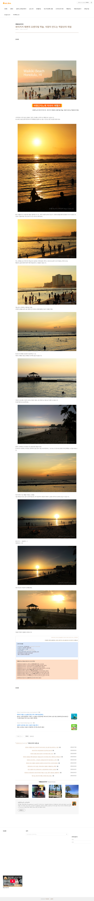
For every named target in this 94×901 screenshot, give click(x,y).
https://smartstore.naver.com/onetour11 (27, 712)
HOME (5, 9)
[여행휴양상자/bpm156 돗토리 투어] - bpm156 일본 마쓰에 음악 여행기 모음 (33, 672)
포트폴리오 (38, 9)
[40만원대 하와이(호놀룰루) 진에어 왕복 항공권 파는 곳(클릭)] (64, 637)
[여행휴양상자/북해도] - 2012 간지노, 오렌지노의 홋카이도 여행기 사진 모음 (33, 675)
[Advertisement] (47, 50)
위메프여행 (29, 647)
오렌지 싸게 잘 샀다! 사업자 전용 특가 (27, 725)
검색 (66, 834)
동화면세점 (32, 646)
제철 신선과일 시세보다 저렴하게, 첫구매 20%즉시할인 (30, 727)
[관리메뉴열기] (91, 2)
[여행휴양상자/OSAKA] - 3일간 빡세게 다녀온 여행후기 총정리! (31, 666)
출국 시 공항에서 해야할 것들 (23, 654)
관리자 (52, 899)
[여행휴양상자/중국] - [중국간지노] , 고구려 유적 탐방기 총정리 (33, 670)
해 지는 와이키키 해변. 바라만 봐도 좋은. (42, 776)
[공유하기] (20, 736)
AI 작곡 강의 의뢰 (59, 9)
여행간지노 (68, 9)
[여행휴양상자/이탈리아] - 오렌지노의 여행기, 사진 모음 (30, 663)
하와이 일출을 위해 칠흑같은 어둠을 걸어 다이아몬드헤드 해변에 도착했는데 (42, 757)
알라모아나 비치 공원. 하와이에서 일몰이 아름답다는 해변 (42, 766)
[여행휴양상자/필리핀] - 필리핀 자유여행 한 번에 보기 (30, 669)
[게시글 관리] (22, 736)
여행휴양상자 (19, 743)
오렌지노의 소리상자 (24, 802)
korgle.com (7, 14)
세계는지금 (86, 9)
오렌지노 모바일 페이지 (21, 9)
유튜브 (11, 9)
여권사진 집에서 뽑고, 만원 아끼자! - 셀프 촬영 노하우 (28, 651)
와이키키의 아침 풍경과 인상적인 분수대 (42, 750)
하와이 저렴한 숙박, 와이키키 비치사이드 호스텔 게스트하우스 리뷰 (42, 747)
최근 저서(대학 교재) (48, 9)
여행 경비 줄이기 (77, 9)
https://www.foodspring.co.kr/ (24, 722)
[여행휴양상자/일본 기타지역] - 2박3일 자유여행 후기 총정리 (30, 676)
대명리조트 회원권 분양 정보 (29, 650)
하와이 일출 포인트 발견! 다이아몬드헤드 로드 (41, 753)
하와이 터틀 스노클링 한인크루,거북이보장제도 (30, 714)
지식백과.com (16, 14)
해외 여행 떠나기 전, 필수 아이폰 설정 (25, 653)
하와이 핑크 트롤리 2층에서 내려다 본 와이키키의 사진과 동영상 (42, 763)
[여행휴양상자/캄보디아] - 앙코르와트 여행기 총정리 (29, 677)
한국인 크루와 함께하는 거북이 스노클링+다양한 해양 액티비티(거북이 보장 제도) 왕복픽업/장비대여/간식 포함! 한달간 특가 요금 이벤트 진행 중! (42, 717)
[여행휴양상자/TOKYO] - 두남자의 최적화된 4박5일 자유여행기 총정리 (32, 665)
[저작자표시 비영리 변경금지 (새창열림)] (32, 736)
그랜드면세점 (37, 646)
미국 (26, 743)
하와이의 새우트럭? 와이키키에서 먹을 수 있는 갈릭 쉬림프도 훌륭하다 (41, 772)
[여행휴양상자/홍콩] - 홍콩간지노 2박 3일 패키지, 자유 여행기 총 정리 (33, 673)
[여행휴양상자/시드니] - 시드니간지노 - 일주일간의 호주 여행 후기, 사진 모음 (33, 668)
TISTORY (47, 899)
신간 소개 (31, 9)
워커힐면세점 (26, 646)
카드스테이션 (31, 649)
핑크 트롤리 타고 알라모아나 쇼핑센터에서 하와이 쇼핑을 (42, 769)
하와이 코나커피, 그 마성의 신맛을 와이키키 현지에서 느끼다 (42, 760)
